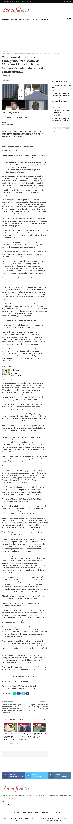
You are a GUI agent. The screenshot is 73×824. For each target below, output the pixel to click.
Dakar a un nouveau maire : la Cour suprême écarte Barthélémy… (12, 373)
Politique (8, 724)
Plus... (3, 801)
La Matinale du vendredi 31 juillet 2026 (61, 111)
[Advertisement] (36, 35)
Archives (23, 1)
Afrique (40, 19)
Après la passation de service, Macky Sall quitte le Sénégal (37, 707)
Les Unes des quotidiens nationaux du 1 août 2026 (61, 94)
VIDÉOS (23, 812)
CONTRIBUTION (47, 812)
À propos (31, 1)
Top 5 (12, 19)
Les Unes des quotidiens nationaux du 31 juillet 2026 (60, 120)
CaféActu (16, 812)
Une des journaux (20, 19)
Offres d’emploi (32, 19)
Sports (46, 19)
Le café (6, 19)
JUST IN (30, 812)
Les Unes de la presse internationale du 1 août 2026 (60, 103)
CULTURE (37, 812)
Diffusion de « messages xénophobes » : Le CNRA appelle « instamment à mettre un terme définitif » (12, 708)
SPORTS (57, 812)
